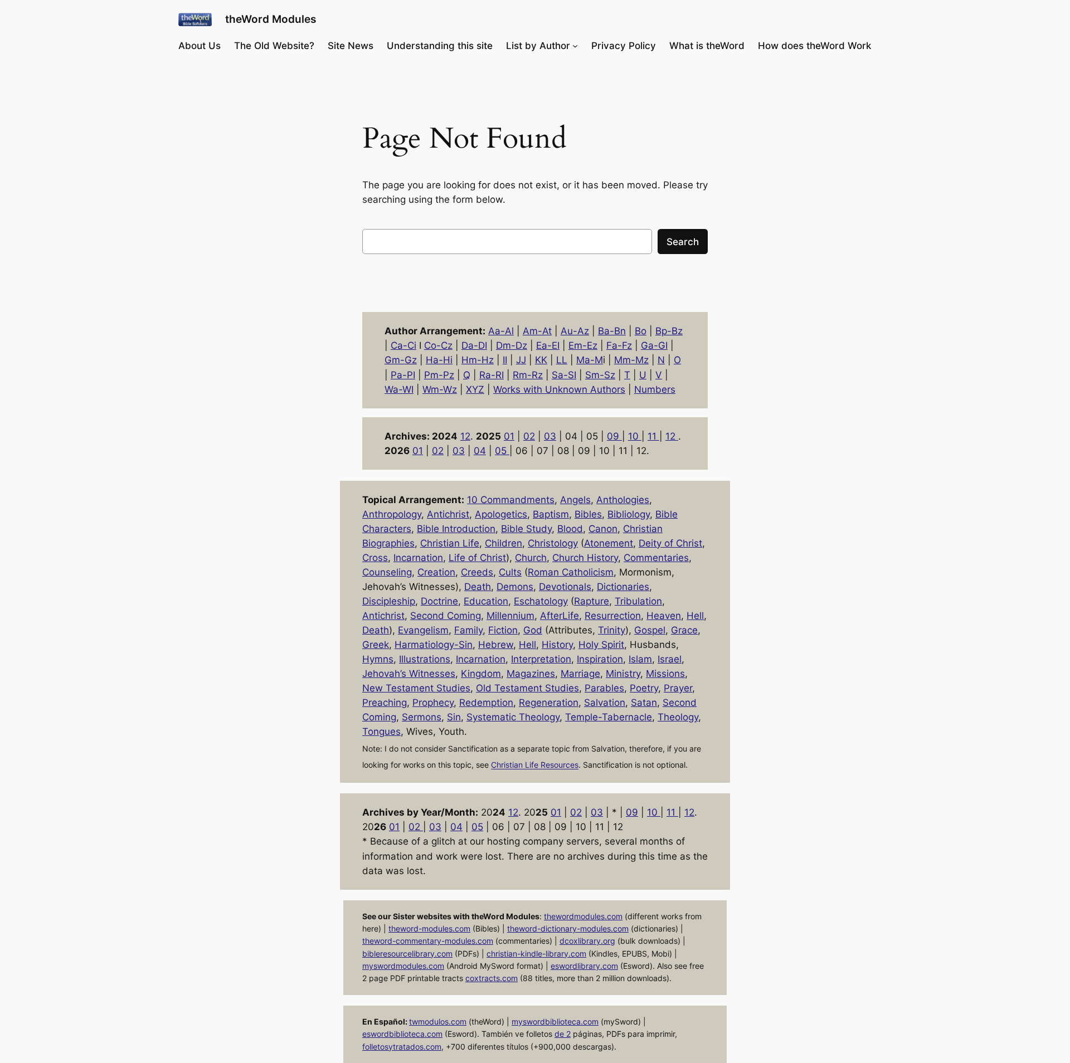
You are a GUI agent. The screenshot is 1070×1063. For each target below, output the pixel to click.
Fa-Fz (619, 345)
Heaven (663, 615)
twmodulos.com (437, 1021)
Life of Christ (477, 557)
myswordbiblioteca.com (555, 1021)
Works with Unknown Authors (559, 389)
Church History (585, 557)
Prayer (678, 688)
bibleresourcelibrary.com (407, 953)
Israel (670, 659)
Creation (436, 572)
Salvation (604, 702)
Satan (644, 702)
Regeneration (548, 702)
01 (509, 436)
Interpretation (541, 659)
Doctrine (439, 601)
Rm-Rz (528, 375)
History (557, 644)
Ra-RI (491, 375)
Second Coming (445, 615)
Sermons (421, 717)
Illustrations (424, 659)
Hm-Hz (477, 359)
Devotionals (565, 586)
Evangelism (423, 630)
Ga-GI (654, 345)
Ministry (623, 673)
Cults (510, 572)
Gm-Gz (401, 359)
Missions (665, 673)
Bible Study (526, 528)
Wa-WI (399, 389)
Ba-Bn (612, 331)
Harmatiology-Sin (434, 644)
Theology (678, 717)
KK (541, 359)
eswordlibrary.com (584, 966)
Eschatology (541, 601)
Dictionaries (623, 586)
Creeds (477, 572)
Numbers (654, 389)
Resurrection (613, 615)
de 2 (563, 1033)
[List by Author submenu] (575, 45)
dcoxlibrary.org (587, 940)
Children (503, 543)
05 (502, 450)
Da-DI (474, 345)
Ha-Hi (439, 359)
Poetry (644, 688)
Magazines (531, 673)
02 (529, 436)
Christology (553, 543)
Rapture (591, 601)
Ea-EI (548, 345)
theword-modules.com (429, 928)
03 (550, 436)
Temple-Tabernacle (608, 717)
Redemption (486, 702)
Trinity (611, 630)
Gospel (649, 630)
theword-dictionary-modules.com (568, 928)
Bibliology (628, 514)
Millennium (510, 615)
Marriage (580, 673)
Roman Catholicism (571, 572)
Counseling (387, 572)
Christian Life (449, 543)
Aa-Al (501, 331)
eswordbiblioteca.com (402, 1033)
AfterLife (559, 615)
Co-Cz (438, 345)
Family (468, 630)
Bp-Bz (669, 331)
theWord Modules (270, 19)
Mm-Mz (631, 359)
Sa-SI (564, 375)
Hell (695, 615)
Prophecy (433, 702)
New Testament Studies (416, 688)
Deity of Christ (670, 543)
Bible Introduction (456, 528)
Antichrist (448, 514)
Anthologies (622, 499)
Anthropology (391, 514)
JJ (521, 359)
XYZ (475, 389)
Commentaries (656, 557)
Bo (640, 331)
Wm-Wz (439, 389)
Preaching (384, 702)
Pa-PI (403, 375)
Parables (604, 688)
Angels (575, 499)
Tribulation (638, 601)
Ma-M (589, 359)
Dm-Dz (511, 345)
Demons (515, 586)
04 (480, 450)
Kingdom (481, 673)
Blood (570, 528)
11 (653, 436)
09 (614, 436)
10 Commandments (511, 499)
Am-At (537, 331)
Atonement (608, 543)
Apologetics (501, 514)
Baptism (551, 514)
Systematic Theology (513, 717)
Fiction (503, 630)
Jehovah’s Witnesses (408, 673)
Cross (375, 557)
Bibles (588, 514)
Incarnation (418, 557)
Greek (375, 644)
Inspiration (600, 659)
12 (465, 436)
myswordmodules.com (403, 966)
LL (561, 359)
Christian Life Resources (534, 765)
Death (477, 586)
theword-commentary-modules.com (427, 940)
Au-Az (575, 331)
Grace (684, 630)
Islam (640, 659)
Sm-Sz (600, 375)
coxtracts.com (491, 978)
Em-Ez (582, 345)
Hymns (377, 659)
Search (683, 241)
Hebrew (495, 644)
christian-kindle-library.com (536, 953)
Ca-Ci (403, 345)
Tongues (381, 731)
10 (634, 436)
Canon (602, 528)
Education (486, 601)
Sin (454, 717)
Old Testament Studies (527, 688)
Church (531, 557)
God (532, 630)
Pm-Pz (439, 375)
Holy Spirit (601, 644)
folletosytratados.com (401, 1046)
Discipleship (388, 601)
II (505, 359)
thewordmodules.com (583, 916)
